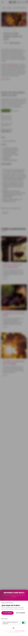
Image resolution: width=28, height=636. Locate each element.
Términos (17, 630)
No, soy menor (20, 613)
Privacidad (22, 630)
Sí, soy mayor (7, 613)
